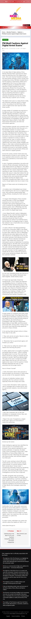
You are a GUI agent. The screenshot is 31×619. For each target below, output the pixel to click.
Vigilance (5, 40)
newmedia (6, 48)
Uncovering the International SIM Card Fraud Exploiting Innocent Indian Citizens (14, 1)
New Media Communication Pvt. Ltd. (18, 613)
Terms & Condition (15, 616)
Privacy (23, 616)
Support (8, 616)
